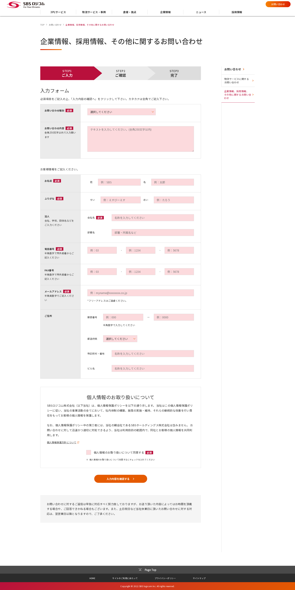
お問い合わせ (278, 4)
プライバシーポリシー (165, 578)
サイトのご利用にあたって (125, 578)
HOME (92, 578)
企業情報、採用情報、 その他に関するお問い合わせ (237, 94)
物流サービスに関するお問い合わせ (236, 80)
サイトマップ (199, 578)
